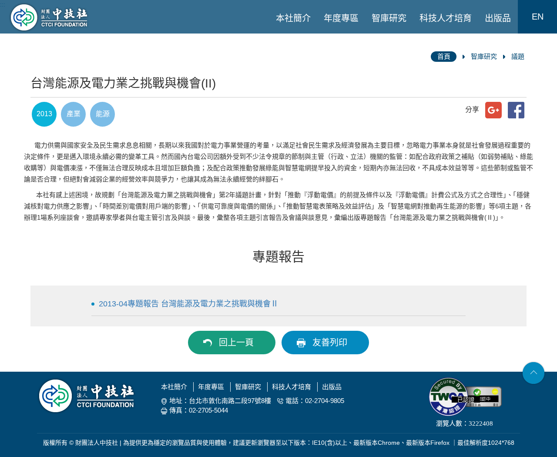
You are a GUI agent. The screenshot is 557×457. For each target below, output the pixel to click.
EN (538, 16)
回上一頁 (236, 342)
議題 (517, 56)
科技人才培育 (445, 18)
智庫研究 (389, 18)
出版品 (498, 18)
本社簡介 (293, 18)
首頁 (443, 56)
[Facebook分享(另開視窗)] (516, 110)
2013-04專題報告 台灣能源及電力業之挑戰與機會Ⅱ (188, 303)
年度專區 (341, 18)
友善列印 (329, 342)
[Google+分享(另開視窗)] (493, 110)
